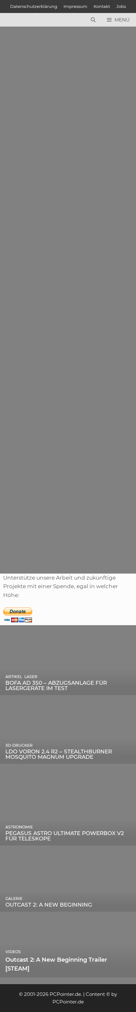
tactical (28, 550)
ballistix (37, 370)
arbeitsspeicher (32, 541)
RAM (84, 370)
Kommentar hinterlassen (35, 145)
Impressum (75, 6)
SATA (81, 204)
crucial (21, 204)
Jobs (121, 6)
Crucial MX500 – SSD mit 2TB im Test (52, 152)
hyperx (98, 541)
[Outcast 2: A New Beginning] (68, 907)
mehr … (56, 178)
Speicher (103, 370)
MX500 (64, 204)
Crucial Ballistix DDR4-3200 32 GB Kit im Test (61, 318)
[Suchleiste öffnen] (93, 20)
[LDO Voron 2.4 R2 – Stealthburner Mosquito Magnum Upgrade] (68, 759)
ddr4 (71, 370)
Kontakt (102, 6)
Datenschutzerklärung (33, 6)
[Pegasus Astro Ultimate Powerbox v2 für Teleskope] (68, 841)
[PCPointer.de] (19, 20)
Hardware (25, 195)
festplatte (43, 204)
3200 (20, 370)
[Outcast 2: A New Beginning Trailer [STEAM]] (68, 973)
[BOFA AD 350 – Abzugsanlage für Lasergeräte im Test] (68, 690)
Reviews (49, 195)
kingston (118, 541)
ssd (93, 204)
